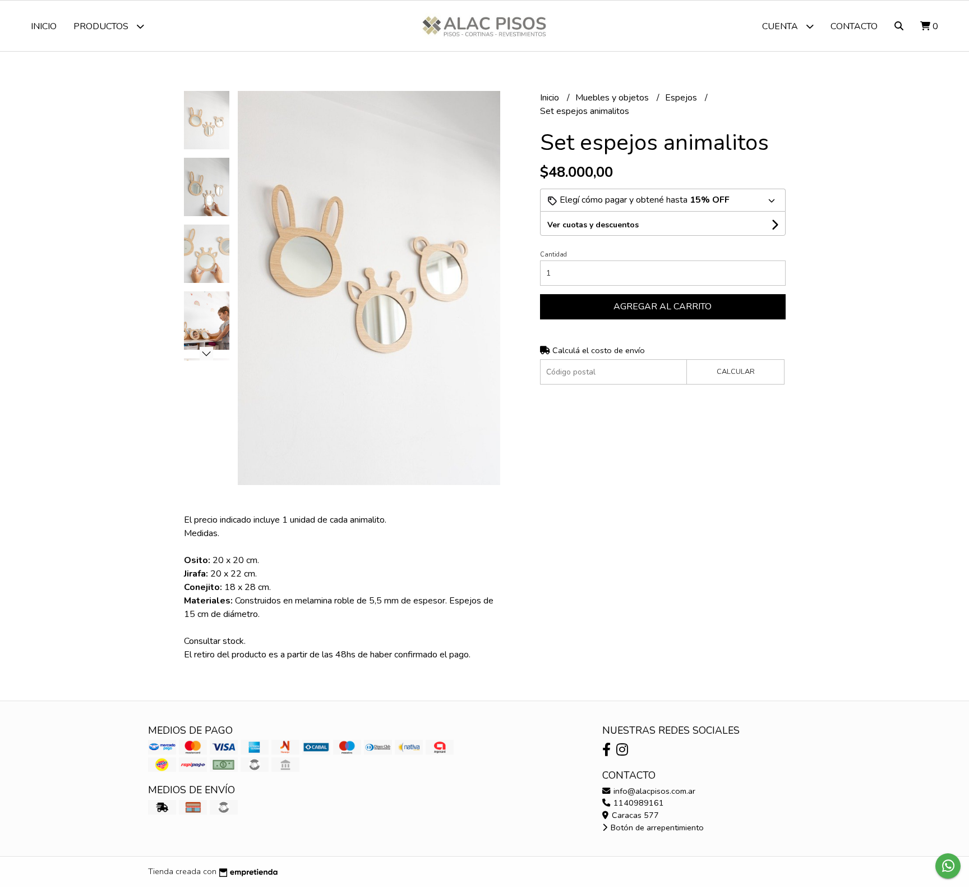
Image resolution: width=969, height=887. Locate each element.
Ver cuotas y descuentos (593, 225)
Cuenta (781, 26)
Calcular (736, 372)
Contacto (854, 26)
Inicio (44, 26)
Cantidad (553, 254)
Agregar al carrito (662, 306)
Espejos (682, 98)
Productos (102, 26)
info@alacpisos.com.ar (653, 791)
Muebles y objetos (613, 98)
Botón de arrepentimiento (656, 827)
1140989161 (637, 802)
